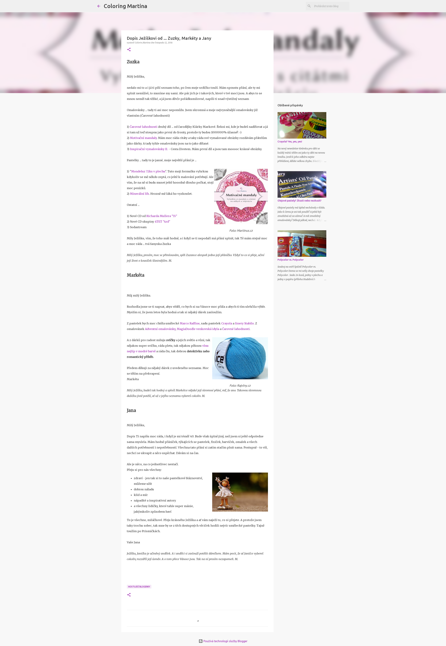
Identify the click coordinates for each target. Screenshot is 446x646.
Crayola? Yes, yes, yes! (290, 141)
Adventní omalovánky (160, 329)
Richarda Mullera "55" (161, 216)
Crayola (226, 323)
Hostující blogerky (139, 587)
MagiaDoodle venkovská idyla (198, 329)
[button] (129, 49)
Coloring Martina (125, 6)
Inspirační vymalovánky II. (149, 149)
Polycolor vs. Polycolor (291, 259)
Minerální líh (139, 193)
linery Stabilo (244, 323)
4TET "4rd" (162, 221)
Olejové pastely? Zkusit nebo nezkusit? (299, 200)
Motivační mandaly (143, 138)
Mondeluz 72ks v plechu (148, 171)
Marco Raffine (190, 323)
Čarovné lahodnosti (143, 126)
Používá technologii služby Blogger (225, 641)
